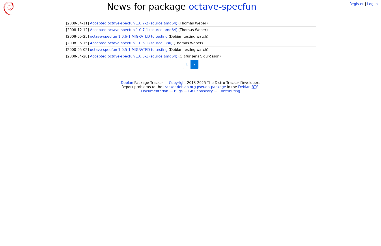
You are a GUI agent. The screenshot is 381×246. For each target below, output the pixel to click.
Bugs (178, 91)
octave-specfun (222, 7)
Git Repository (200, 91)
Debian (127, 83)
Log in (372, 4)
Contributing (229, 91)
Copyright (177, 83)
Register (356, 4)
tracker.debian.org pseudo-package (194, 87)
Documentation (154, 91)
